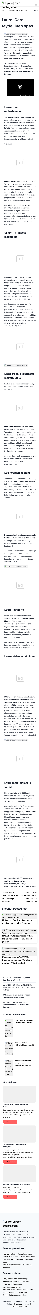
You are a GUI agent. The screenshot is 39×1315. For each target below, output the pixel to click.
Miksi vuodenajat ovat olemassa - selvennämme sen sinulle (17, 996)
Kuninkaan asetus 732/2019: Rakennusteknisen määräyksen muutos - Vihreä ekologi (17, 960)
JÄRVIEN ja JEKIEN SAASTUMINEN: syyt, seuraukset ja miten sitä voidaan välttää (19, 987)
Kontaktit (27, 1304)
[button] (36, 5)
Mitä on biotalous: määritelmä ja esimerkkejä (29, 898)
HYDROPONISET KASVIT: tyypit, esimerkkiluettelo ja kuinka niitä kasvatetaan (16, 1004)
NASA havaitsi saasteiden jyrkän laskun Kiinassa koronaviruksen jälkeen (17, 939)
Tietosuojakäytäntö (19, 1307)
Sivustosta (18, 1304)
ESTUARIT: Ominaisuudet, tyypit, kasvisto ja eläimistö (16, 979)
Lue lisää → (9, 1122)
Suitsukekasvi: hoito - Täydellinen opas (19, 1256)
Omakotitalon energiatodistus (15, 1295)
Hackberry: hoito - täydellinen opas (17, 1254)
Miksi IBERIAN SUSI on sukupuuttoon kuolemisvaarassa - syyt (23, 1063)
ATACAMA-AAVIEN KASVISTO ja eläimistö (10, 898)
